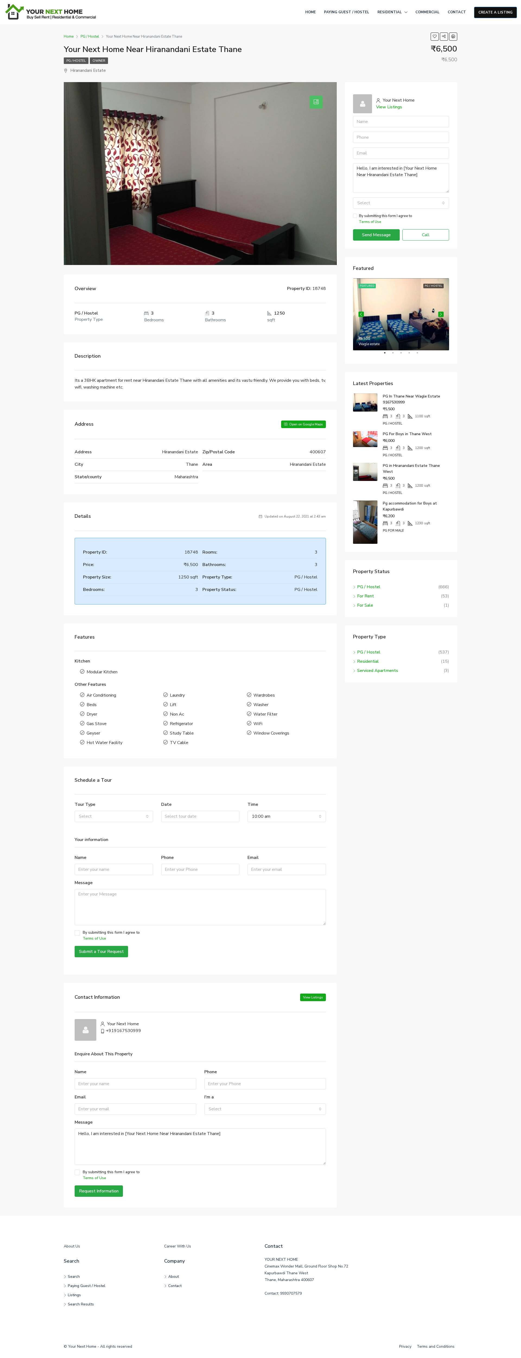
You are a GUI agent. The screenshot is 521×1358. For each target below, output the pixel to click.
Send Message (376, 235)
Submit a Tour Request (101, 952)
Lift (173, 705)
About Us (72, 1246)
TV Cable (179, 743)
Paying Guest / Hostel (346, 12)
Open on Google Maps (305, 424)
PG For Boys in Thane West (407, 434)
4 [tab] (412, 355)
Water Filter (265, 714)
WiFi (257, 724)
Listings (74, 1295)
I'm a (209, 1097)
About (173, 1276)
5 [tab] (420, 355)
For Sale (365, 605)
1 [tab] (387, 355)
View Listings (313, 997)
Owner (99, 61)
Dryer (92, 714)
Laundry (177, 695)
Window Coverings (271, 733)
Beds (92, 705)
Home (310, 12)
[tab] (316, 102)
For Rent (365, 596)
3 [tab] (403, 355)
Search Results (81, 1304)
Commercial (427, 12)
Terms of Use (94, 938)
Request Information (99, 1191)
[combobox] (114, 816)
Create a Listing (495, 12)
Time (252, 804)
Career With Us (177, 1246)
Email (253, 858)
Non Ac (177, 714)
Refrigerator (181, 724)
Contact (457, 12)
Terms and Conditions (436, 1346)
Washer (260, 705)
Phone (167, 858)
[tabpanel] (401, 314)
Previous (361, 314)
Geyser (93, 733)
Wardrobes (264, 695)
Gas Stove (97, 724)
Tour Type (85, 804)
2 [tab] (395, 355)
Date (166, 804)
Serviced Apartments (377, 671)
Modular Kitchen (102, 672)
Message (84, 883)
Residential (389, 12)
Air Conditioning (101, 695)
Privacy (405, 1346)
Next (441, 314)
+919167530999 (123, 1031)
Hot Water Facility (104, 743)
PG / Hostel (76, 61)
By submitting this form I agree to (111, 935)
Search (74, 1276)
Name (80, 858)
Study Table (182, 733)
